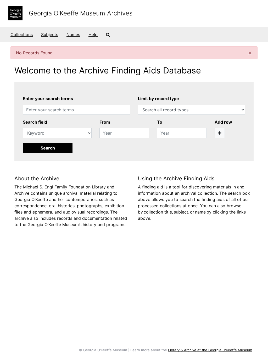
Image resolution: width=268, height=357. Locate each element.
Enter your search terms (48, 98)
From (104, 122)
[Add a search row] (220, 133)
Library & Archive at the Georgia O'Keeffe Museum (210, 350)
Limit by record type (158, 98)
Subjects (49, 34)
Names (73, 34)
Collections (21, 34)
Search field (35, 122)
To (159, 122)
